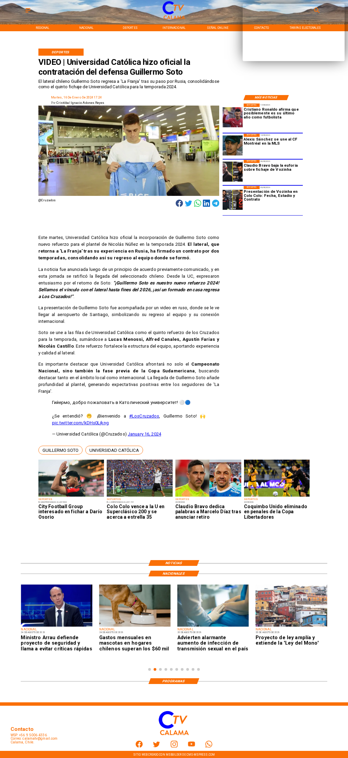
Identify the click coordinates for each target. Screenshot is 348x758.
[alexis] (233, 146)
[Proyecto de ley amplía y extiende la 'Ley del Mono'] (291, 626)
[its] (213, 626)
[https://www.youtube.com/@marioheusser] (191, 746)
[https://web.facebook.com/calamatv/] (139, 746)
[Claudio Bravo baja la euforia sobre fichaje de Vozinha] (233, 172)
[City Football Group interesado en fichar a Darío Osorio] (71, 496)
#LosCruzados (144, 416)
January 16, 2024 (144, 434)
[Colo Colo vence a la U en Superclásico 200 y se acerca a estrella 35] (140, 496)
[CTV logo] (174, 19)
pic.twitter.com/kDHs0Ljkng (80, 422)
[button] (60, 450)
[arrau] (56, 626)
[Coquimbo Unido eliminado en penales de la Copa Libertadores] (277, 496)
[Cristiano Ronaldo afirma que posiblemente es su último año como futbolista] (233, 117)
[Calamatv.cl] (27, 13)
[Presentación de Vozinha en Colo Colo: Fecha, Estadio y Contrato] (233, 200)
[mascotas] (135, 626)
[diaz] (208, 496)
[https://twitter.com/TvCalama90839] (156, 746)
